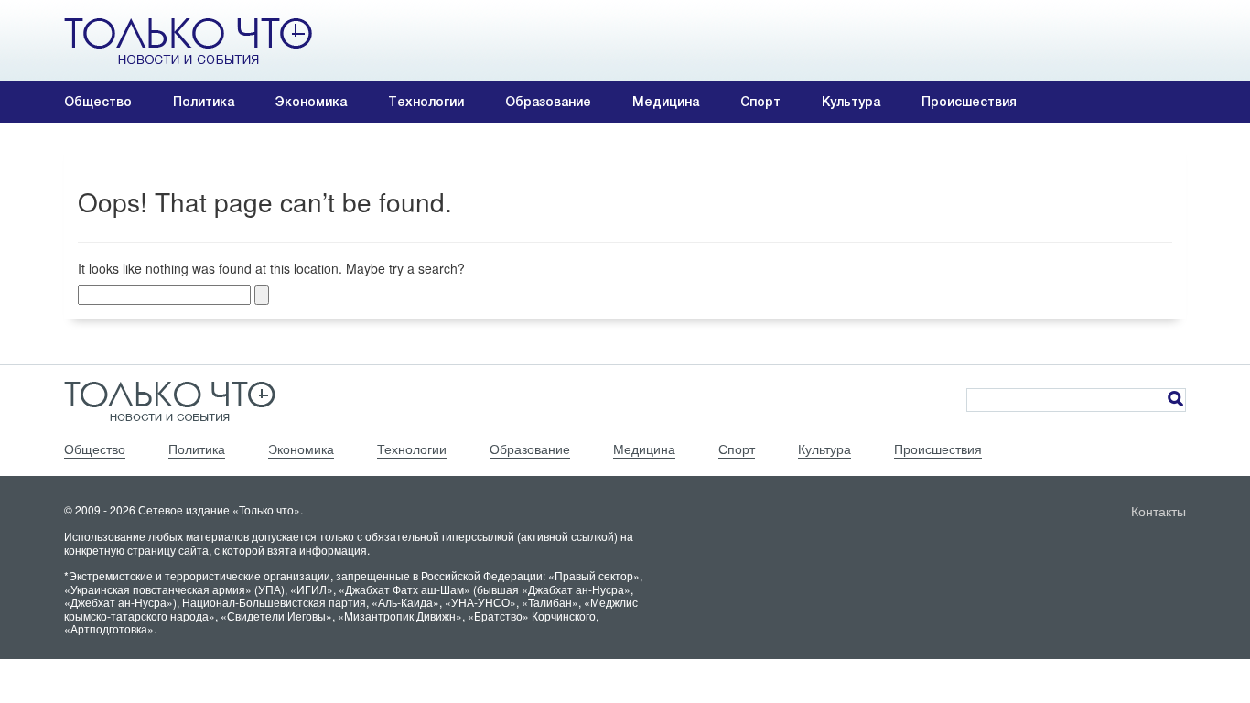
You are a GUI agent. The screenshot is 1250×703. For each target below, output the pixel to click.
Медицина (665, 101)
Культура (851, 101)
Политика (203, 101)
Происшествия (969, 101)
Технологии (426, 101)
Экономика (311, 101)
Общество (98, 101)
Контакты (1158, 511)
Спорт (760, 101)
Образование (548, 101)
